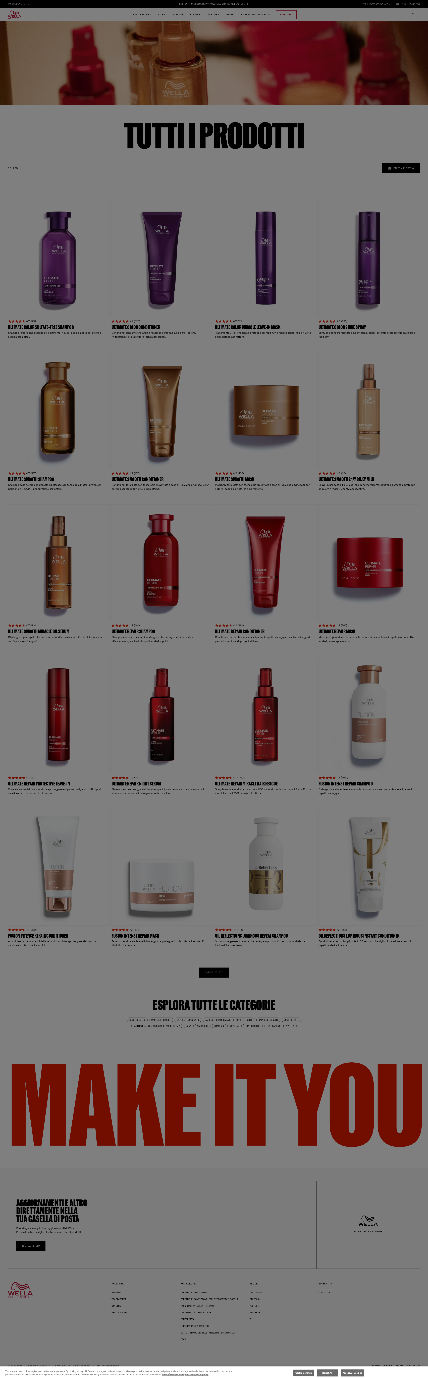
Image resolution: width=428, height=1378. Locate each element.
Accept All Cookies (352, 1373)
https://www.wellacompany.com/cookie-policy (185, 1374)
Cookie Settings (303, 1373)
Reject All (327, 1373)
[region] (214, 1372)
